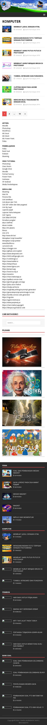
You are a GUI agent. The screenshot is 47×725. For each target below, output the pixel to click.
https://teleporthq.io (9, 264)
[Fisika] (22, 395)
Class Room (6, 166)
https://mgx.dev (8, 297)
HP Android (6, 182)
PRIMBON (6, 592)
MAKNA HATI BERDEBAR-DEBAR (25, 609)
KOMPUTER (6, 529)
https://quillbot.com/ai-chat (12, 279)
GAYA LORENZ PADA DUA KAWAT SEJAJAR (26, 483)
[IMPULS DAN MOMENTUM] (6, 522)
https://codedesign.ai (10, 259)
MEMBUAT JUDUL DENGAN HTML (27, 27)
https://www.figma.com (11, 266)
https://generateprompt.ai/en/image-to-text (18, 292)
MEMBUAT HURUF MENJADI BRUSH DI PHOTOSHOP (28, 64)
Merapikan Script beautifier (12, 238)
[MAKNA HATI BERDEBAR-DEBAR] (6, 614)
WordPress (6, 131)
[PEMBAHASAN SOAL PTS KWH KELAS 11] (6, 712)
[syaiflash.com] (23, 11)
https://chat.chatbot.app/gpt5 (13, 305)
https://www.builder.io (10, 261)
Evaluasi (5, 154)
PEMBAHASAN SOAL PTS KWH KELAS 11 (28, 707)
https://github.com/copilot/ (12, 251)
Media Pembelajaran (10, 184)
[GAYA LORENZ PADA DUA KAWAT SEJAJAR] (6, 487)
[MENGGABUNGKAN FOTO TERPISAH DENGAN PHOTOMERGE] (6, 550)
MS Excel (5, 133)
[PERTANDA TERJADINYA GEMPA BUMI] (6, 637)
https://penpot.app (9, 269)
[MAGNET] (6, 510)
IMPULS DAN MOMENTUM (23, 517)
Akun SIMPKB (7, 223)
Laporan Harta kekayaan (11, 212)
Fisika (4, 141)
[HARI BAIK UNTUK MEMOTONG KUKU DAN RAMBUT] (6, 649)
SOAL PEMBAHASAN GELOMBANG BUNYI (29, 672)
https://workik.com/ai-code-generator (16, 295)
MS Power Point (8, 138)
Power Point (6, 177)
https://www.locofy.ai (10, 272)
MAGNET (16, 505)
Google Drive (7, 169)
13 (20, 114)
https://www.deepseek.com (12, 253)
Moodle (5, 126)
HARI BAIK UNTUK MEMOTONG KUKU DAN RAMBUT (27, 645)
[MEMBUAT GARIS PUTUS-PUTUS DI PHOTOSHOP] (6, 562)
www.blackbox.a (8, 243)
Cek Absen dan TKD (9, 202)
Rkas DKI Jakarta (8, 228)
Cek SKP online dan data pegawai (14, 204)
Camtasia (5, 179)
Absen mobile (7, 225)
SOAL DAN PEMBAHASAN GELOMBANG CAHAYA (28, 662)
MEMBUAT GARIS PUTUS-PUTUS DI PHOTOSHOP (27, 52)
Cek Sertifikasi (7, 199)
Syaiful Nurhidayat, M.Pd (32, 29)
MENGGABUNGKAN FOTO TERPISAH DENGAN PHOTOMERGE (28, 39)
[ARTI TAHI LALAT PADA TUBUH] (6, 625)
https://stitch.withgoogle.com (13, 256)
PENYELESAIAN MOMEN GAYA (24, 684)
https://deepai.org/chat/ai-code (13, 308)
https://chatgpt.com (9, 248)
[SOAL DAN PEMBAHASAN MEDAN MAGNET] (6, 475)
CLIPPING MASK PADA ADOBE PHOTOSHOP (25, 88)
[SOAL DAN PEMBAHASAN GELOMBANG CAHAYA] (6, 666)
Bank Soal (6, 151)
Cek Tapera (6, 215)
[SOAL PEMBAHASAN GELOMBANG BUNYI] (6, 677)
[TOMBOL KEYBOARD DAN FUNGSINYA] (6, 585)
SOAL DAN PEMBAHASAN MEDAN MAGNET (26, 472)
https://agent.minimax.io (11, 300)
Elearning (5, 156)
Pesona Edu (6, 197)
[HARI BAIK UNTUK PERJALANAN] (6, 602)
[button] (43, 14)
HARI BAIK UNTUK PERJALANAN (25, 597)
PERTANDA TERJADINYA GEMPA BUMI (27, 632)
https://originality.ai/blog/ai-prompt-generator (19, 289)
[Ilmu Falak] (22, 454)
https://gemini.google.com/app (13, 282)
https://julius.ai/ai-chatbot (11, 284)
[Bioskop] (21, 365)
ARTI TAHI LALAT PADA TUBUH (25, 621)
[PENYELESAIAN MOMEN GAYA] (6, 689)
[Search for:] (23, 323)
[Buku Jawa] (22, 425)
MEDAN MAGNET (19, 494)
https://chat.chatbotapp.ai (11, 277)
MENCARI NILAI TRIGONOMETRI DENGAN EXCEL (26, 101)
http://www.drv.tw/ (9, 235)
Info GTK (5, 233)
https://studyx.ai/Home (10, 287)
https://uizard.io (8, 274)
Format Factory (8, 174)
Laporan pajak (7, 210)
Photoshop (6, 128)
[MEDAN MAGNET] (6, 499)
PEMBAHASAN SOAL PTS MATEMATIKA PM (28, 697)
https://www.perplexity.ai (11, 302)
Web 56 (5, 194)
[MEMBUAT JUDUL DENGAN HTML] (6, 539)
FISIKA (4, 465)
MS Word (5, 136)
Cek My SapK (7, 207)
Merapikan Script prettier (11, 241)
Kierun (4, 230)
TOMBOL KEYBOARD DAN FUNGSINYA (28, 76)
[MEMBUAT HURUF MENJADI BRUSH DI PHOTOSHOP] (6, 574)
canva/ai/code (7, 246)
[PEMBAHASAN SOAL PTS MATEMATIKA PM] (6, 700)
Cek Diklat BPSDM (9, 217)
